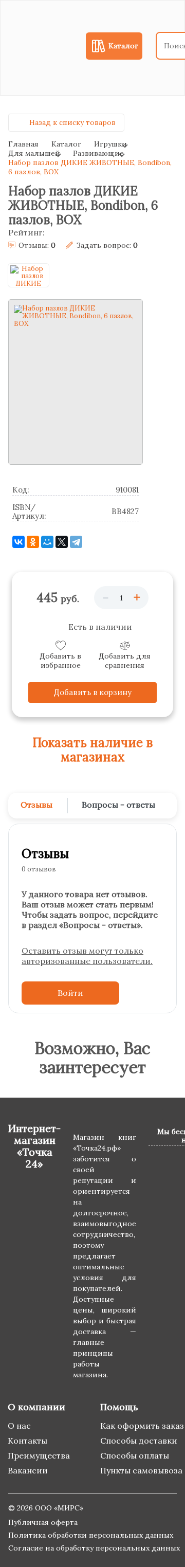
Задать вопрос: (107, 245)
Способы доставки (138, 1440)
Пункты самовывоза (141, 1470)
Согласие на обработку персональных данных (94, 1548)
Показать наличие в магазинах (92, 750)
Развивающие (98, 153)
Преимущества (39, 1455)
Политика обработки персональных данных (90, 1535)
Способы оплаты (134, 1455)
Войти (70, 993)
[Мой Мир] (47, 542)
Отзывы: (36, 245)
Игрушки (110, 144)
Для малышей (34, 153)
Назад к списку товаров (72, 122)
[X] (61, 542)
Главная (23, 144)
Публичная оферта (43, 1522)
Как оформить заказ (142, 1425)
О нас (19, 1425)
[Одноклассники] (33, 542)
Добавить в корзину (93, 692)
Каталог (66, 144)
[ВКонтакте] (18, 542)
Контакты (27, 1440)
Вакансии (28, 1470)
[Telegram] (76, 542)
